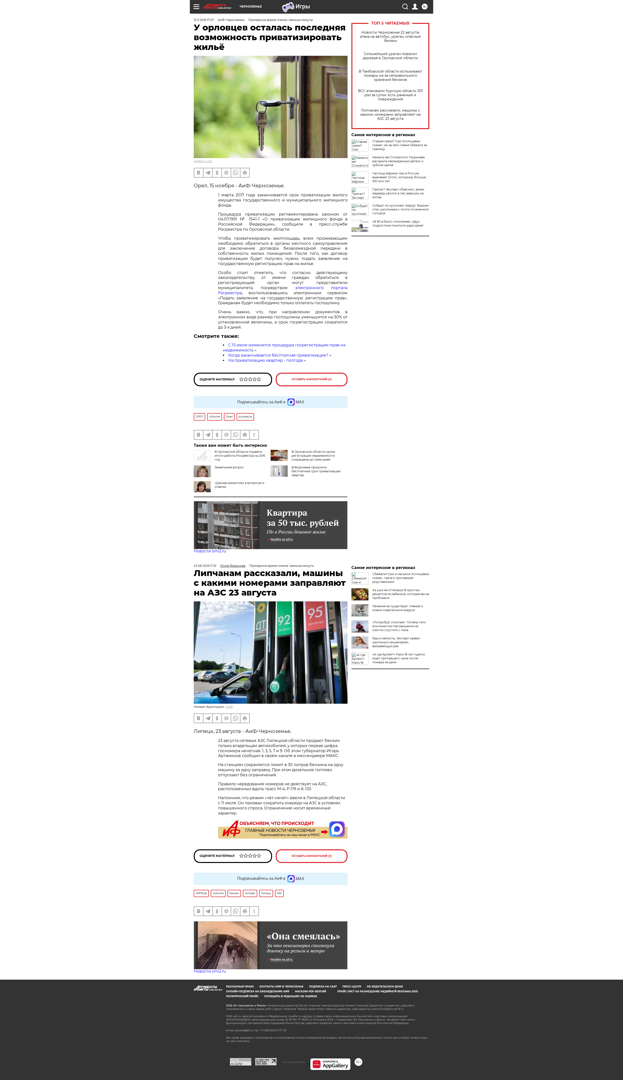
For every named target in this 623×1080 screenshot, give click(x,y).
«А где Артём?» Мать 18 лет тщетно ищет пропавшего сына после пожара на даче (398, 658)
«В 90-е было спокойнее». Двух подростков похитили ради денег (398, 223)
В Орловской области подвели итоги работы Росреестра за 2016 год (240, 455)
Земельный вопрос (229, 467)
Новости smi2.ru (210, 551)
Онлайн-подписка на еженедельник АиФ (257, 991)
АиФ (229, 707)
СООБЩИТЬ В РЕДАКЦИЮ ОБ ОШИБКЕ (290, 996)
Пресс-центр (351, 986)
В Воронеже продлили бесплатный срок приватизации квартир (316, 471)
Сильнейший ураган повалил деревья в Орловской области (390, 56)
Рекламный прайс (240, 986)
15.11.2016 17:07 (204, 20)
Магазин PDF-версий (310, 991)
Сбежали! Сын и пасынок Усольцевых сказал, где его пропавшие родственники (400, 578)
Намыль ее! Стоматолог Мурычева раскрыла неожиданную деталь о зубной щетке (398, 161)
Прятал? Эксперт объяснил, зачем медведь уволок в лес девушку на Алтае (398, 193)
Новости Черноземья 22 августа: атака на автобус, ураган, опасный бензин (390, 36)
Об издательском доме (385, 986)
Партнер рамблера (293, 1062)
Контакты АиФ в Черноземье (281, 986)
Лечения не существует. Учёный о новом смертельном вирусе (397, 608)
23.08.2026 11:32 (205, 566)
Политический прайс (242, 996)
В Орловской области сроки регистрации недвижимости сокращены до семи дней (313, 455)
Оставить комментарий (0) (312, 379)
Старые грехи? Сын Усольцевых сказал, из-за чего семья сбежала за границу (399, 145)
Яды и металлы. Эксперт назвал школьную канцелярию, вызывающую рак (396, 642)
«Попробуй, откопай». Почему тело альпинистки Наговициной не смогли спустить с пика (399, 626)
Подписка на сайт (323, 986)
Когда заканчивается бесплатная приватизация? (278, 355)
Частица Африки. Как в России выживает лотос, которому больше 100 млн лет (399, 177)
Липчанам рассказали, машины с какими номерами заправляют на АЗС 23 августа (390, 114)
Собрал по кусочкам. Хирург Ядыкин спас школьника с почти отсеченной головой (400, 209)
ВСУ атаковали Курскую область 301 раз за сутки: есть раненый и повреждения (390, 95)
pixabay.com (203, 161)
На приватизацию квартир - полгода (265, 360)
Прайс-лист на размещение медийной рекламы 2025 (377, 991)
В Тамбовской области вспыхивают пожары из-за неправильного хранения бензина (390, 75)
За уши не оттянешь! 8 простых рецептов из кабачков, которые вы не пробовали (400, 594)
